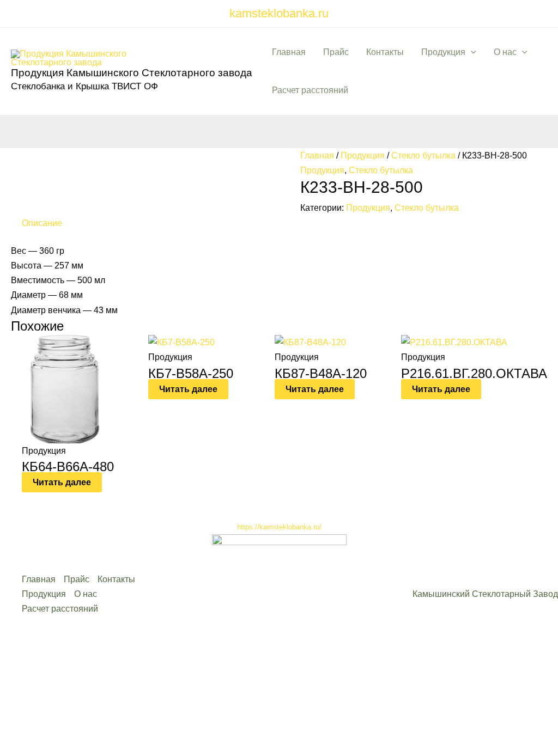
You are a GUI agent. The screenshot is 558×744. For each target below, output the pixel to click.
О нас (505, 52)
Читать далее (62, 482)
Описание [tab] (42, 223)
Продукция (443, 52)
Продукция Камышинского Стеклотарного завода (131, 72)
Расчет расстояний (310, 90)
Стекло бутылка (423, 155)
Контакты (385, 52)
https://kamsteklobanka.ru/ (279, 527)
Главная (289, 52)
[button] (470, 52)
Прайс (336, 52)
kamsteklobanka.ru (279, 13)
